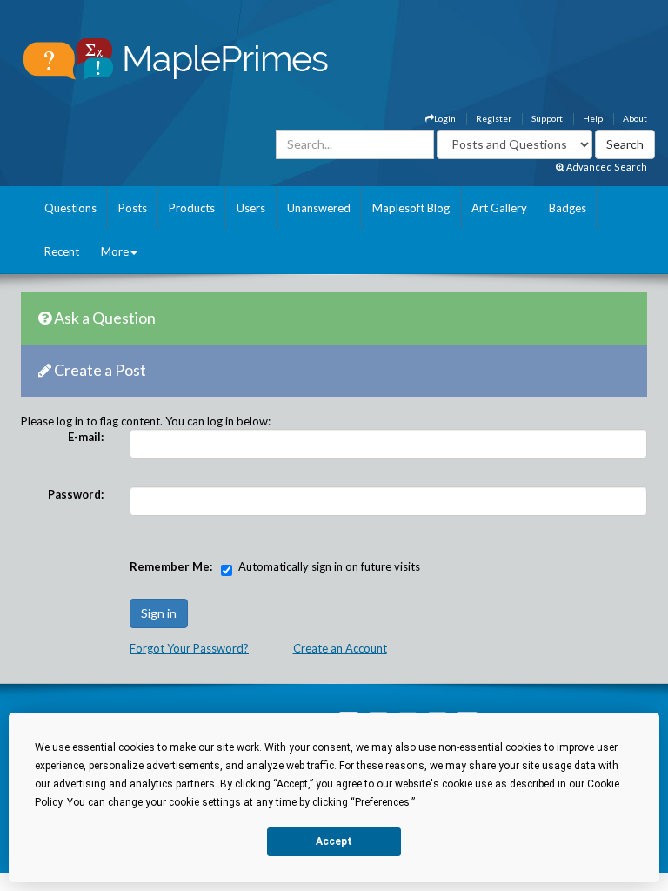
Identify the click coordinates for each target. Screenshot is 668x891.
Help (593, 118)
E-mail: (86, 437)
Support (547, 118)
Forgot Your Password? (189, 648)
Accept (334, 841)
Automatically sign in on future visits (329, 566)
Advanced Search (605, 166)
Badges (567, 208)
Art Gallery (499, 208)
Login (445, 118)
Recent (61, 251)
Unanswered (319, 208)
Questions (70, 208)
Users (251, 208)
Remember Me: (171, 566)
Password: (76, 494)
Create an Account (340, 648)
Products (192, 208)
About (635, 118)
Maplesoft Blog (411, 208)
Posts (132, 208)
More (115, 251)
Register (493, 118)
